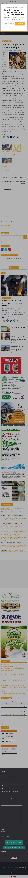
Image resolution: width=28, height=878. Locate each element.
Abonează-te (20, 23)
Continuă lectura (14, 27)
